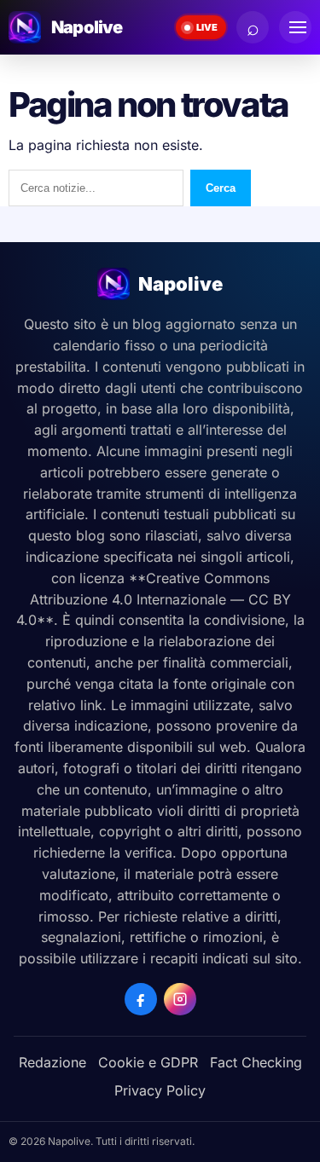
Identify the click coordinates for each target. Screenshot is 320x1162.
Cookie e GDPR (148, 1062)
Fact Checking (256, 1062)
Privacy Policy (160, 1090)
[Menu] (295, 27)
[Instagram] (180, 999)
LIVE (207, 27)
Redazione (52, 1062)
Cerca (221, 188)
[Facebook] (141, 999)
